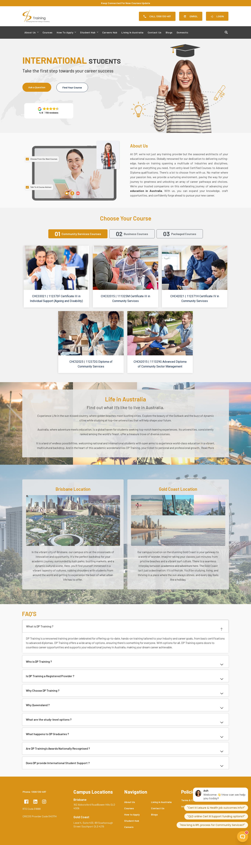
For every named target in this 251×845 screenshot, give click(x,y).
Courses (48, 32)
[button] (48, 111)
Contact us (155, 32)
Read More (207, 447)
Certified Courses (201, 168)
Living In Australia (132, 32)
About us (30, 32)
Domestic (182, 32)
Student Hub (88, 32)
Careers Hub (109, 32)
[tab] (77, 233)
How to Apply (65, 32)
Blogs (169, 32)
